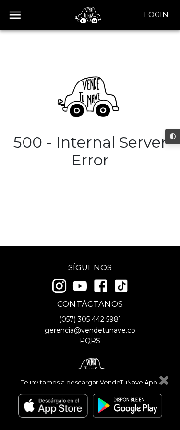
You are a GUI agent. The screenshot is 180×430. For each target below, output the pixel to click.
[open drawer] (15, 15)
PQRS (90, 341)
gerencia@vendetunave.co (90, 330)
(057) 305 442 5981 (90, 319)
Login (156, 14)
